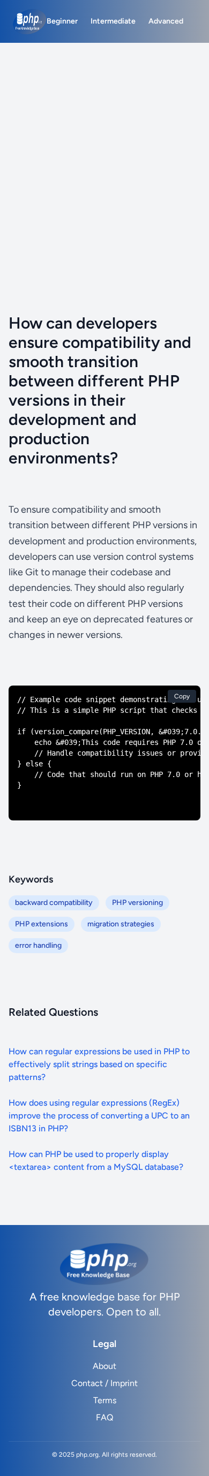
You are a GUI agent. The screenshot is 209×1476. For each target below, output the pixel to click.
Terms (104, 1400)
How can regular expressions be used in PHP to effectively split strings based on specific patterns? (99, 1064)
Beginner (62, 21)
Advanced (165, 21)
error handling (38, 945)
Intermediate (113, 21)
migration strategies (120, 924)
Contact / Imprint (104, 1383)
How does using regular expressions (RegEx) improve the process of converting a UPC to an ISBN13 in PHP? (99, 1115)
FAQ (104, 1417)
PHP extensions (41, 924)
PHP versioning (137, 902)
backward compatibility (54, 902)
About (104, 1366)
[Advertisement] (104, 152)
